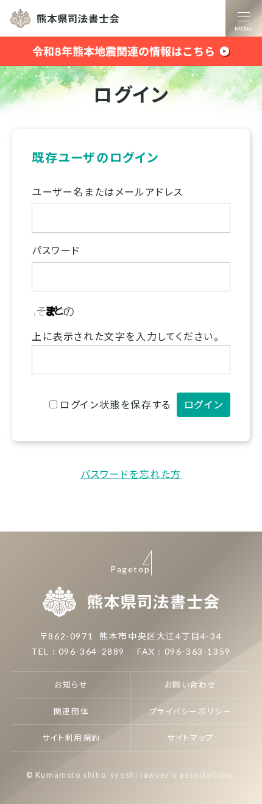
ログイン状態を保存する (115, 404)
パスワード (56, 250)
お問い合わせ (191, 684)
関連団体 (71, 711)
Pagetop (130, 569)
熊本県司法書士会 (64, 18)
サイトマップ (190, 737)
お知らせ (71, 684)
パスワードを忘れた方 (131, 474)
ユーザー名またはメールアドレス (107, 191)
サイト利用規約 (71, 737)
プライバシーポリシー (190, 711)
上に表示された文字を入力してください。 (125, 336)
